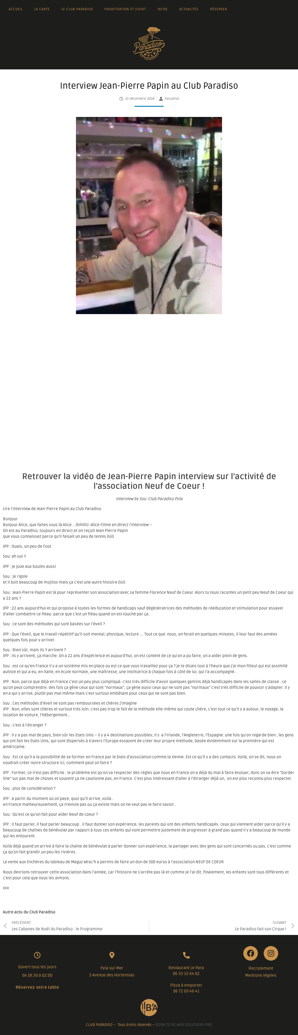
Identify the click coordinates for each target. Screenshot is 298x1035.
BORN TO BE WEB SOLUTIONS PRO (183, 1024)
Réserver (218, 9)
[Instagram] (271, 953)
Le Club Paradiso (77, 9)
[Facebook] (250, 953)
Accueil (16, 9)
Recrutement (261, 968)
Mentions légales (260, 975)
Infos (162, 9)
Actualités (188, 9)
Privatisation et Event (125, 9)
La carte (42, 9)
